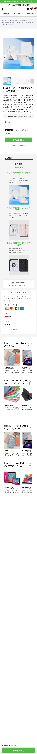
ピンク (24, 130)
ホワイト (9, 133)
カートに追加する (18, 145)
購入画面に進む (18, 140)
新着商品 (6, 13)
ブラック (8, 130)
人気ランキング (31, 13)
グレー (17, 130)
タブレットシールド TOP (9, 20)
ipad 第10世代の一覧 (8, 22)
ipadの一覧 (23, 20)
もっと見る (30, 344)
